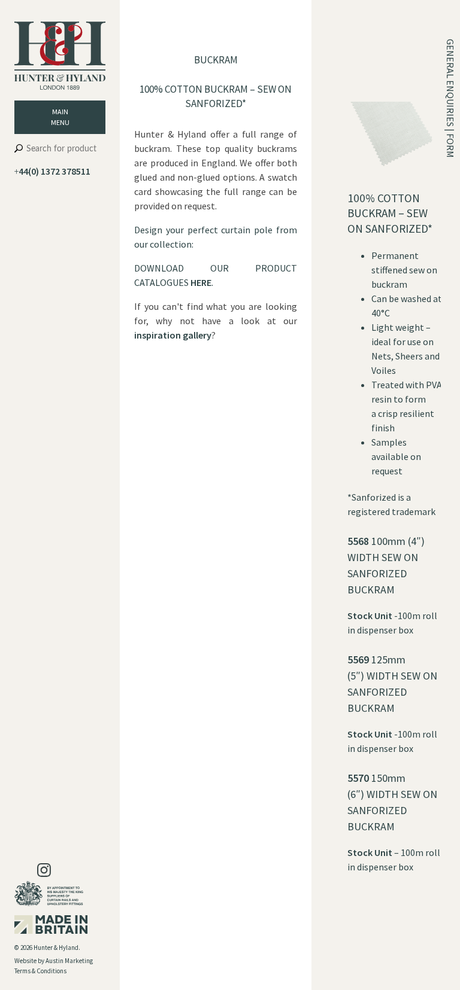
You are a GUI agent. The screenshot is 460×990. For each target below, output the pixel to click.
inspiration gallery (172, 335)
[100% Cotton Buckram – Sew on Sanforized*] (394, 184)
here (200, 282)
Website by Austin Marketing (53, 961)
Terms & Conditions (40, 971)
